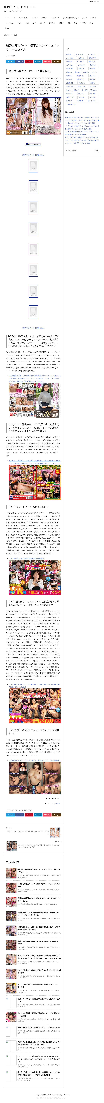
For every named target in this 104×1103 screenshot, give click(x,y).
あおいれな (79, 54)
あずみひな (91, 54)
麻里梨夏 (80, 101)
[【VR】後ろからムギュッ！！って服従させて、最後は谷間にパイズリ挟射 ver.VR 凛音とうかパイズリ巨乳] (35, 706)
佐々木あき (80, 61)
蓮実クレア (69, 97)
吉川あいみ (81, 65)
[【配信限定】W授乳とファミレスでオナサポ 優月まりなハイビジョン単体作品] (35, 778)
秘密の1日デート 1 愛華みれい (33, 155)
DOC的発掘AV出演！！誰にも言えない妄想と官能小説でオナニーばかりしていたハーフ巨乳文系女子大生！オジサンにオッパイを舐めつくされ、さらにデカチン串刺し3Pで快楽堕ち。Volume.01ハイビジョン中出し (35, 378)
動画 (15, 35)
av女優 (56, 798)
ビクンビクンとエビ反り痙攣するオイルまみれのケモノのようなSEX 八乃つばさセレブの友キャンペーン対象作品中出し (39, 1059)
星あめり (69, 72)
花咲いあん (80, 93)
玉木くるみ (69, 86)
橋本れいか (80, 79)
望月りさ (95, 72)
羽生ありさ (94, 90)
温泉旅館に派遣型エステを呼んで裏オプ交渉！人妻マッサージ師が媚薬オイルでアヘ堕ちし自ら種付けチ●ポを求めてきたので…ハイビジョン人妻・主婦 (82, 120)
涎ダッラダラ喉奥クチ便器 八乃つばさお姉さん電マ (81, 137)
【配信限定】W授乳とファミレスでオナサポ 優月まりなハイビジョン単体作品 (34, 760)
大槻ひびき (69, 68)
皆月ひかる (81, 86)
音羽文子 (81, 97)
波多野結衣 (69, 83)
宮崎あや (81, 68)
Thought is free (63, 1098)
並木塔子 (69, 61)
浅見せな (82, 83)
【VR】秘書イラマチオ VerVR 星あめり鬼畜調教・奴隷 (26, 558)
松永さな (69, 76)
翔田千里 (69, 93)
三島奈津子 (92, 58)
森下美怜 (69, 79)
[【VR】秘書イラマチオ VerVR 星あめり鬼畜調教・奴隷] (35, 577)
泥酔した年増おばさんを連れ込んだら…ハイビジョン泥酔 (39, 1028)
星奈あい (78, 72)
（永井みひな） (71, 104)
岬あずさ (92, 68)
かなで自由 (69, 58)
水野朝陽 (92, 79)
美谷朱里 (85, 90)
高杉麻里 (92, 97)
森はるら (92, 76)
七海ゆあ (81, 58)
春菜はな (86, 72)
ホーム (8, 35)
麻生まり (69, 101)
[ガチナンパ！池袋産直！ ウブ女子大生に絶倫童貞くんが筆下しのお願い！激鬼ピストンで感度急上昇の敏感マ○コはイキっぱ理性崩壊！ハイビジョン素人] (35, 482)
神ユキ (68, 90)
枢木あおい (80, 76)
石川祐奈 (93, 86)
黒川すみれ (91, 101)
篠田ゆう (76, 90)
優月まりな (92, 61)
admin (57, 804)
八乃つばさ (69, 65)
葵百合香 (92, 93)
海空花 (92, 83)
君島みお (93, 65)
